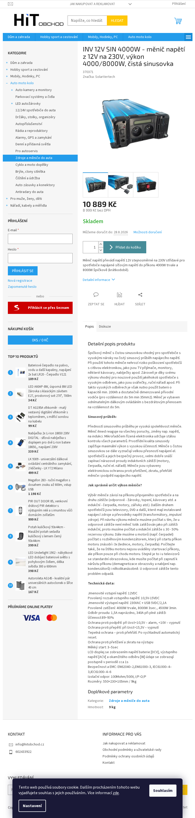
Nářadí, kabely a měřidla (28, 205)
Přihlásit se (23, 271)
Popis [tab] (89, 326)
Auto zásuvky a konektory (35, 185)
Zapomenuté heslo (22, 286)
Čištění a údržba (27, 178)
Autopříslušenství (28, 124)
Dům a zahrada (21, 62)
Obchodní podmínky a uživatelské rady (132, 749)
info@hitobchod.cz (29, 744)
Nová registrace (20, 280)
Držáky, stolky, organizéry (35, 117)
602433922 (23, 751)
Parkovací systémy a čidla (35, 96)
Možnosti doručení (148, 232)
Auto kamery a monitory (33, 90)
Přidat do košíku (128, 247)
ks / (40, 340)
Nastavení (32, 806)
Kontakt (109, 762)
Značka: (99, 76)
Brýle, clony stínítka (30, 171)
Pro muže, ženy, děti (26, 198)
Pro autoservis (26, 151)
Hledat (117, 20)
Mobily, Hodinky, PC (25, 76)
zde (116, 793)
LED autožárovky (28, 103)
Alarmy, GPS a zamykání (33, 137)
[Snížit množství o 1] (100, 250)
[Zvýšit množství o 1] (100, 244)
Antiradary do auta (29, 191)
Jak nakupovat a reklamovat (92, 4)
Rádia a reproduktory (31, 130)
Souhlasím (163, 790)
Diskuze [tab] (105, 326)
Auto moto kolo (22, 83)
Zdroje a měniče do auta (33, 158)
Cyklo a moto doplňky (31, 164)
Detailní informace (96, 279)
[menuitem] (19, 37)
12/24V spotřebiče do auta (35, 110)
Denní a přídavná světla (33, 144)
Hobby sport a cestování (29, 69)
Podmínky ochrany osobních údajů (128, 756)
